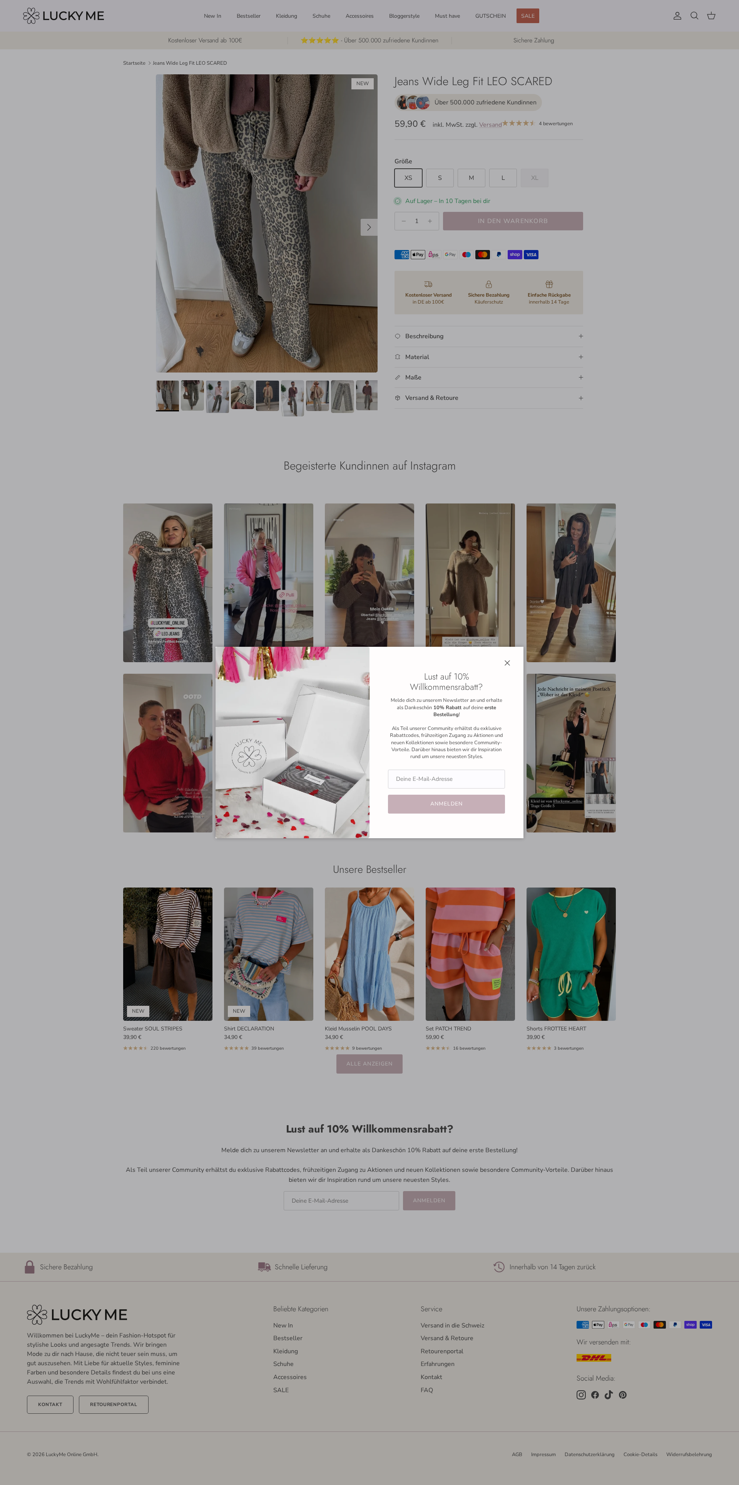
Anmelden (446, 803)
